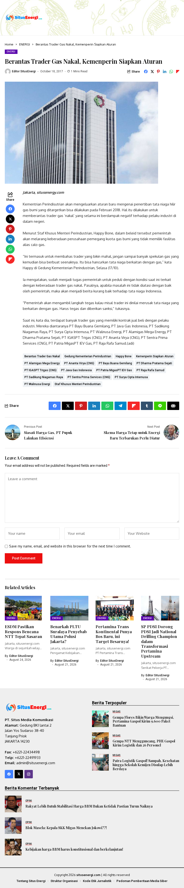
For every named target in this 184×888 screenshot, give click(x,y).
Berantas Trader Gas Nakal (42, 356)
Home (9, 44)
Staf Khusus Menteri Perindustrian (78, 384)
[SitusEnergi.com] (24, 18)
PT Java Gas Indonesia (76, 370)
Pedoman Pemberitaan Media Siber (141, 881)
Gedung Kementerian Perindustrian (87, 356)
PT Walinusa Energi (37, 384)
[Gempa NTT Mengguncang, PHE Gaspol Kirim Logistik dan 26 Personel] (100, 740)
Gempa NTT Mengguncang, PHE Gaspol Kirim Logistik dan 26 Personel (144, 743)
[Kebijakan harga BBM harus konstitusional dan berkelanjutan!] (13, 847)
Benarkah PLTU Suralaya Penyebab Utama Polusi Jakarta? (68, 634)
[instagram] (28, 774)
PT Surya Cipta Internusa (131, 377)
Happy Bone (124, 356)
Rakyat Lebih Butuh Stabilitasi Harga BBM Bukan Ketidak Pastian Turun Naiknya (89, 806)
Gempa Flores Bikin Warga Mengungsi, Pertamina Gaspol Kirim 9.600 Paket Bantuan (143, 721)
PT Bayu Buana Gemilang (115, 363)
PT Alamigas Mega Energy (42, 363)
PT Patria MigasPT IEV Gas (114, 370)
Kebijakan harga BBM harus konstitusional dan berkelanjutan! (74, 849)
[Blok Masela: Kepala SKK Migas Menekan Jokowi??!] (13, 825)
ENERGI (24, 44)
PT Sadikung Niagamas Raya (43, 377)
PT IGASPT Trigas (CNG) (40, 370)
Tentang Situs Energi (31, 881)
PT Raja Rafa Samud (150, 370)
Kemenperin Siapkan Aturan (154, 356)
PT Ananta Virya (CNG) (79, 363)
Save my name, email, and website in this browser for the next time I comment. (70, 546)
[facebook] (9, 774)
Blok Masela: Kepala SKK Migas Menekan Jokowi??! (66, 827)
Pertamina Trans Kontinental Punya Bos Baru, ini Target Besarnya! (114, 634)
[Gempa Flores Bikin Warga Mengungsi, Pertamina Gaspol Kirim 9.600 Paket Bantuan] (100, 718)
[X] (19, 774)
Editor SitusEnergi (24, 71)
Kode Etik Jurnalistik (97, 881)
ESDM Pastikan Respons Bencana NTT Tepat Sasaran (23, 631)
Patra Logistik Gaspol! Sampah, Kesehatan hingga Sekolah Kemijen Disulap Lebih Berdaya (146, 764)
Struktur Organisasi (64, 881)
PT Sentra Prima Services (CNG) (89, 377)
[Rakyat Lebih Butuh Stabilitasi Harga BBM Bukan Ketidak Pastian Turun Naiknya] (13, 804)
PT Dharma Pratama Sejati (154, 363)
